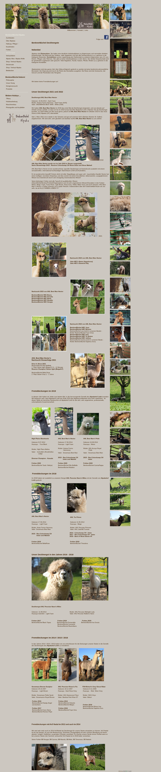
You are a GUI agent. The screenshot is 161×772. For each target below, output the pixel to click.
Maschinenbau (11, 104)
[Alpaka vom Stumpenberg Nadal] (49, 770)
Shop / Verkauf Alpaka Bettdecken (13, 69)
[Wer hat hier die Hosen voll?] (120, 509)
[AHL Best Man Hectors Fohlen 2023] (87, 314)
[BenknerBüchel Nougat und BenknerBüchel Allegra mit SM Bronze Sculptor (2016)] (120, 245)
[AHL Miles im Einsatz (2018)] (120, 180)
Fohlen (8, 50)
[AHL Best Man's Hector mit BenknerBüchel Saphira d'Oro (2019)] (120, 147)
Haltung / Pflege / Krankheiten (12, 45)
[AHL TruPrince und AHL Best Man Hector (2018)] (121, 228)
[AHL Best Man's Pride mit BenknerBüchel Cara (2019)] (120, 164)
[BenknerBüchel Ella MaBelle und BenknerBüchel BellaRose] (87, 388)
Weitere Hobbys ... (12, 96)
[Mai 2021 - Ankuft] (121, 113)
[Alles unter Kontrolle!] (120, 493)
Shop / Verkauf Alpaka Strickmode (13, 63)
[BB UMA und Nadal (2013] (120, 476)
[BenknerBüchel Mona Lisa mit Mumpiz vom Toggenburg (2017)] (120, 260)
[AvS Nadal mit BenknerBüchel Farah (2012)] (120, 374)
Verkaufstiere (10, 56)
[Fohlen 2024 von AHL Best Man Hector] (49, 277)
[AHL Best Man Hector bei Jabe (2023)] (121, 37)
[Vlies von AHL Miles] (120, 211)
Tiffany (8, 98)
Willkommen (71, 30)
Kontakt (80, 30)
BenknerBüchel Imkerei (15, 77)
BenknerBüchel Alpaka (15, 35)
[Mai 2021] (121, 96)
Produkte (9, 89)
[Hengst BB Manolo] (120, 292)
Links (86, 30)
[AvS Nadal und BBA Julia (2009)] (120, 460)
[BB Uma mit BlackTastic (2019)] (121, 130)
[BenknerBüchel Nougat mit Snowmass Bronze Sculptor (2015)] (120, 325)
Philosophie (10, 80)
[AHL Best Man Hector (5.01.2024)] (121, 19)
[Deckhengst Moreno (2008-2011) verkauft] (120, 526)
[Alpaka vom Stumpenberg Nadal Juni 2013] (87, 770)
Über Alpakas (10, 41)
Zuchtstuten (10, 38)
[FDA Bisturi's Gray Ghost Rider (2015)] (120, 308)
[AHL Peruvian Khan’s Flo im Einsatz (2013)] (120, 358)
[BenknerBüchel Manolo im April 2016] (120, 276)
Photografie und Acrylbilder (15, 107)
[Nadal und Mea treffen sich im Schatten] (120, 410)
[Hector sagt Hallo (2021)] (121, 78)
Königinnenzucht (12, 86)
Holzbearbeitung (11, 101)
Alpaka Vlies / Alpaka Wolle (15, 58)
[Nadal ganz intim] (120, 427)
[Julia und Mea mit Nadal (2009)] (120, 443)
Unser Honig (10, 83)
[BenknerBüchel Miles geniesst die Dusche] (120, 194)
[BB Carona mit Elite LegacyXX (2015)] (120, 341)
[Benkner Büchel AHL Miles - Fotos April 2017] (70, 600)
